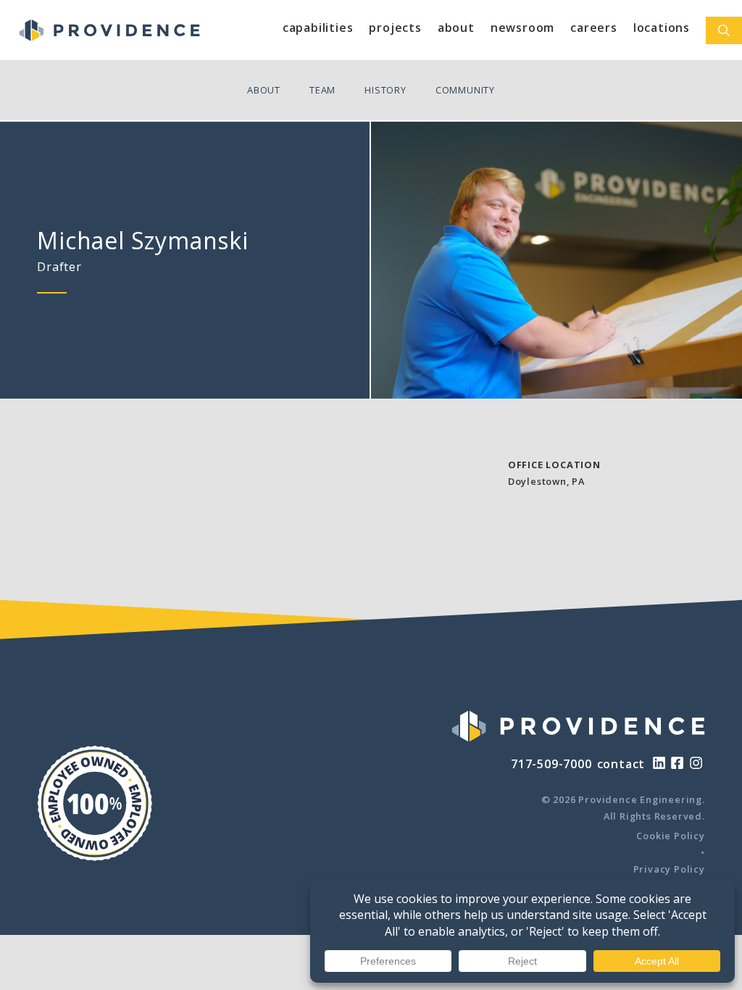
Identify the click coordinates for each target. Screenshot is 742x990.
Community (465, 89)
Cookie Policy (670, 835)
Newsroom (522, 28)
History (385, 89)
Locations (661, 28)
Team (322, 89)
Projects (395, 28)
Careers (593, 28)
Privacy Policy (669, 868)
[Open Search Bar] (724, 30)
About (456, 28)
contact (621, 764)
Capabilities (318, 28)
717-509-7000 (551, 764)
